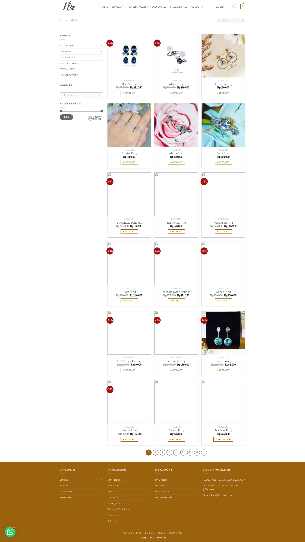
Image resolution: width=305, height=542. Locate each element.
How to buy (113, 515)
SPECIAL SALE (178, 6)
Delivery (111, 521)
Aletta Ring (176, 153)
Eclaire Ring (129, 153)
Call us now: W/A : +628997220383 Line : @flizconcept (223, 487)
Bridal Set (64, 485)
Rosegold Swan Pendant (176, 292)
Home (63, 20)
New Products (114, 479)
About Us (112, 491)
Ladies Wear (137, 6)
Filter (66, 117)
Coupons (197, 6)
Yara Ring (223, 153)
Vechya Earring (223, 222)
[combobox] (81, 94)
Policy (161, 532)
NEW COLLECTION (70, 63)
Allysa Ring (176, 84)
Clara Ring (129, 292)
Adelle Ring (223, 292)
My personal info (163, 497)
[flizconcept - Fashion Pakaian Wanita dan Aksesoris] (77, 6)
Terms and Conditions (118, 509)
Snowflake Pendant (129, 222)
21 (183, 452)
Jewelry (117, 6)
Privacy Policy (114, 503)
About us (128, 532)
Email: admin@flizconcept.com (218, 495)
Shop (139, 532)
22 (190, 452)
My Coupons (161, 479)
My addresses (162, 491)
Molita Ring (129, 430)
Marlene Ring (223, 430)
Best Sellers (113, 485)
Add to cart (129, 93)
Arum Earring (176, 361)
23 (197, 452)
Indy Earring (223, 361)
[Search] (233, 6)
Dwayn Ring (176, 430)
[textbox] (80, 95)
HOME (104, 6)
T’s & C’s (149, 532)
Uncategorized (69, 75)
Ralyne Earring (176, 222)
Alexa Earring (223, 84)
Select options (223, 439)
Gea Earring (129, 84)
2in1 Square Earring (129, 361)
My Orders (160, 485)
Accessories (158, 6)
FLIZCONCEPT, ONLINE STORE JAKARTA (224, 479)
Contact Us (112, 497)
